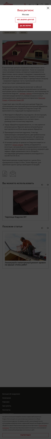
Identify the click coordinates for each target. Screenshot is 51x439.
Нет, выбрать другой (25, 20)
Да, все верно (25, 26)
